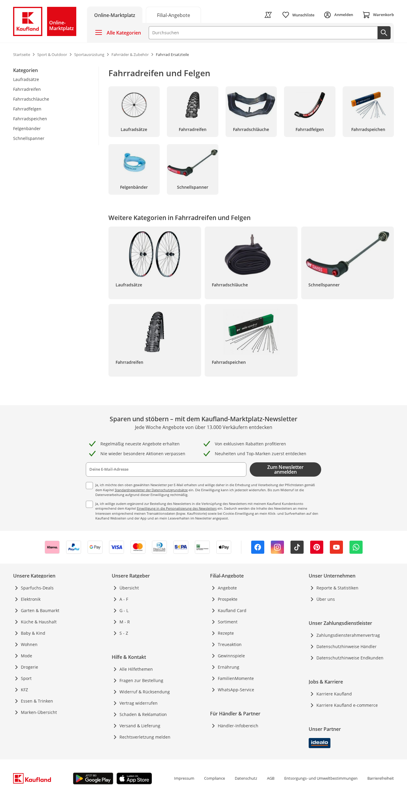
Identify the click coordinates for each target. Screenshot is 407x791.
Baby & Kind (33, 633)
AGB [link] (270, 778)
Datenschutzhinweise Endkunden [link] (349, 658)
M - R (124, 622)
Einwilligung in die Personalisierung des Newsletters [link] (177, 508)
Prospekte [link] (227, 599)
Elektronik (31, 599)
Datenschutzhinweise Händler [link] (346, 646)
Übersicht (129, 588)
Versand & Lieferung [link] (139, 725)
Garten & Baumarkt (40, 610)
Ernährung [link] (228, 667)
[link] (173, 15)
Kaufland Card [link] (232, 610)
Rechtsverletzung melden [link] (144, 737)
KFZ (24, 689)
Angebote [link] (227, 588)
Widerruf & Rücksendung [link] (144, 692)
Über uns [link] (325, 599)
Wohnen (29, 644)
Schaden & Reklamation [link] (143, 714)
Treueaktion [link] (230, 644)
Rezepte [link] (226, 633)
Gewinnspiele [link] (231, 656)
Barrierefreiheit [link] (380, 778)
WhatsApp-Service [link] (236, 689)
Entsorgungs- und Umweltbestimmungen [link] (321, 778)
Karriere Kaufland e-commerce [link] (347, 705)
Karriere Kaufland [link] (334, 694)
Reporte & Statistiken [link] (337, 588)
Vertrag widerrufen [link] (138, 703)
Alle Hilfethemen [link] (136, 669)
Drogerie (29, 667)
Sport (26, 678)
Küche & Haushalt (39, 622)
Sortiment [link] (227, 622)
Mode (26, 656)
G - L (123, 610)
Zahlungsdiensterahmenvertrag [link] (348, 635)
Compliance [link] (214, 778)
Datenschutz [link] (246, 778)
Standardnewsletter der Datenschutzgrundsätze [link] (151, 490)
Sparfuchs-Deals (37, 588)
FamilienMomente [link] (236, 678)
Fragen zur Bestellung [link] (141, 680)
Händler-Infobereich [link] (238, 725)
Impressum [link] (184, 778)
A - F (123, 599)
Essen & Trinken (37, 701)
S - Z (123, 633)
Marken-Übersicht (39, 712)
